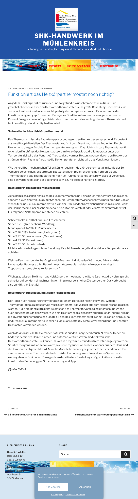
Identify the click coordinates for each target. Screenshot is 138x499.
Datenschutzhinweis (75, 494)
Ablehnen (85, 486)
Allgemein (20, 388)
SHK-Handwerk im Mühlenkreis (69, 39)
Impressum (54, 65)
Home (18, 65)
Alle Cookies (53, 486)
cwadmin (46, 89)
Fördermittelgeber (109, 65)
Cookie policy (57, 494)
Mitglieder (34, 65)
